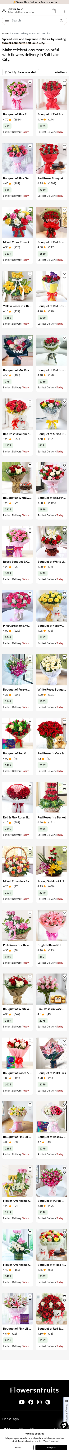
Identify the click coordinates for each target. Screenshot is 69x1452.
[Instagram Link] (39, 1402)
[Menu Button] (7, 20)
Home (5, 33)
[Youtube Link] (22, 1402)
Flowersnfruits (34, 1390)
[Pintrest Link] (47, 1402)
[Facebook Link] (30, 1402)
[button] (30, 81)
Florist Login (10, 1419)
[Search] (61, 20)
